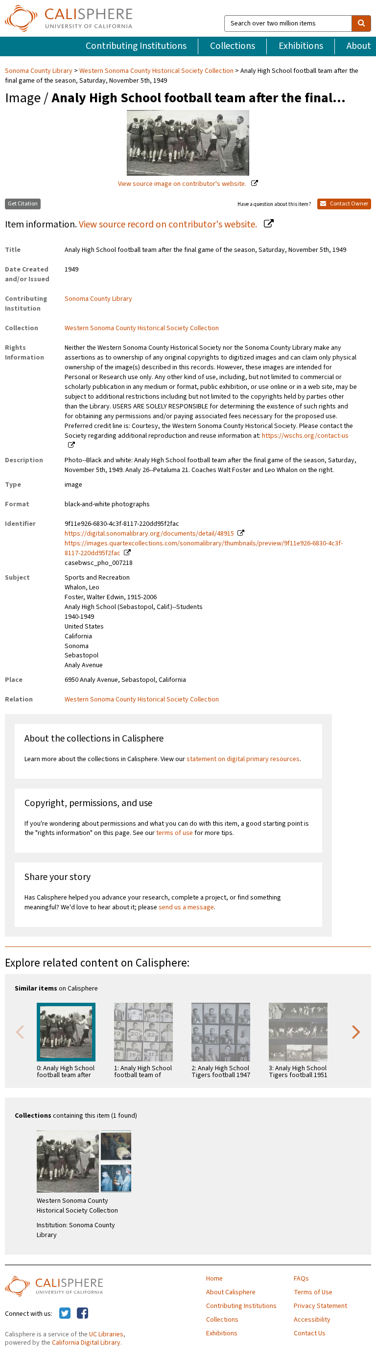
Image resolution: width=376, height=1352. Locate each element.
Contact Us (310, 1333)
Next (356, 1031)
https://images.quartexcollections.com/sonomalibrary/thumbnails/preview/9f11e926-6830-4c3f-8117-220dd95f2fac (204, 548)
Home (214, 1278)
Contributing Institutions (136, 46)
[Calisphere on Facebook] (82, 1314)
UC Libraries (106, 1334)
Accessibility (312, 1319)
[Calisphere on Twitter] (64, 1314)
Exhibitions (301, 46)
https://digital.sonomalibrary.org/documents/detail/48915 (149, 534)
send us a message (186, 907)
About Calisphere (231, 1292)
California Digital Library (86, 1343)
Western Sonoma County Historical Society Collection (156, 71)
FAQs (301, 1278)
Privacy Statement (320, 1306)
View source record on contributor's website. (169, 224)
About (359, 46)
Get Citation (23, 204)
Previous (19, 1031)
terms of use (174, 833)
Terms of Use (313, 1292)
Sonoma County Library (39, 71)
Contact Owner (348, 204)
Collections (232, 46)
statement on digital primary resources (243, 759)
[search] (361, 23)
